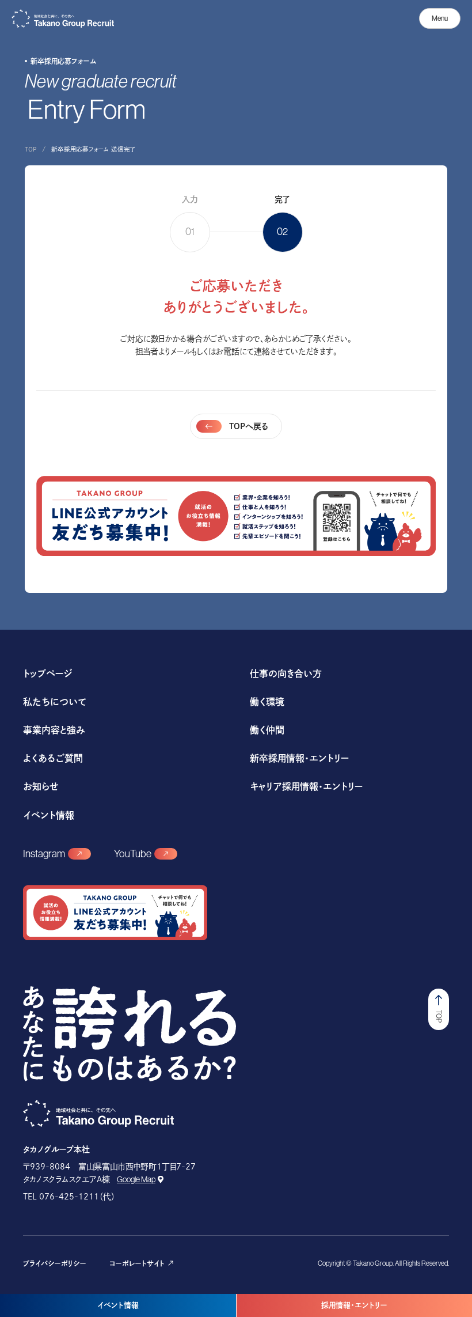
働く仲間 (267, 730)
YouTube (132, 854)
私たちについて (54, 701)
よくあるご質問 (53, 758)
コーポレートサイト (137, 1263)
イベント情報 (118, 1305)
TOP (30, 149)
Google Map (136, 1179)
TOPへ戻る (249, 426)
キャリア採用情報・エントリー (306, 786)
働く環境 (267, 701)
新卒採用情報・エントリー (299, 758)
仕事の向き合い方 (286, 673)
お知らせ (41, 786)
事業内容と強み (54, 730)
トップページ (48, 673)
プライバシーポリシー (54, 1263)
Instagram (44, 854)
